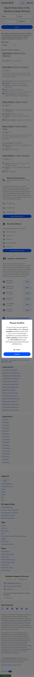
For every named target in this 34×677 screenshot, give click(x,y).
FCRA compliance (12, 338)
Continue (17, 354)
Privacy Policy (12, 329)
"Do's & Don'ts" (15, 340)
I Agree (17, 350)
